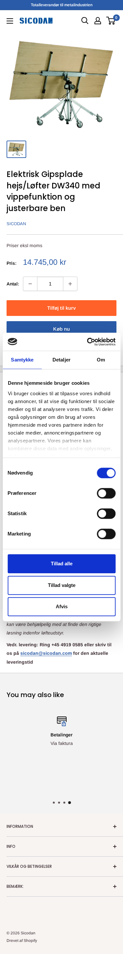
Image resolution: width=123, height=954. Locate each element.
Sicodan (16, 223)
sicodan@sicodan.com (46, 653)
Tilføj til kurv (61, 308)
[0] (111, 21)
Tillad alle (61, 563)
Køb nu (61, 329)
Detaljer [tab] (61, 359)
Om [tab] (101, 359)
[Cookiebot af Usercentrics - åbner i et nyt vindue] (87, 342)
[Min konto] (97, 20)
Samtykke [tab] (22, 359)
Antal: (13, 283)
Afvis (62, 606)
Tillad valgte (61, 585)
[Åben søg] (85, 20)
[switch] (106, 493)
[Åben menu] (10, 21)
